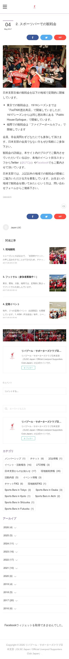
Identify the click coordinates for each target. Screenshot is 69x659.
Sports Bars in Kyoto (17, 496)
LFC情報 (43, 464)
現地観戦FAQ (37, 483)
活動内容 (11, 477)
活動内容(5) (7, 197)
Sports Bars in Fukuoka (19, 508)
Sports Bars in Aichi (47, 496)
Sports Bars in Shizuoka (19, 502)
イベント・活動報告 (18, 464)
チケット (37, 458)
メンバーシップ (15, 458)
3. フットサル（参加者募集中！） (20, 276)
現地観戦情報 (51, 471)
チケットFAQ (14, 483)
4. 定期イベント (11, 304)
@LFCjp (26, 162)
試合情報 (55, 458)
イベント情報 (32, 477)
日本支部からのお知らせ (20, 471)
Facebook (42, 162)
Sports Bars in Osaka (49, 489)
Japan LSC (16, 227)
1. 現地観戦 (9, 249)
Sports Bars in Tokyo (18, 489)
